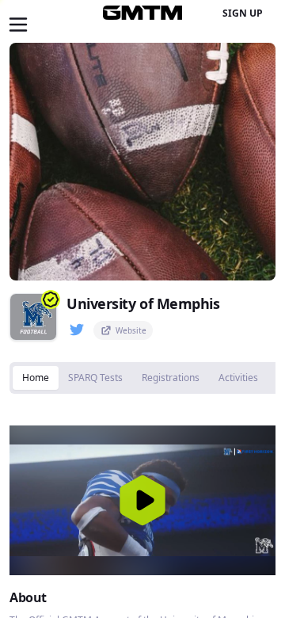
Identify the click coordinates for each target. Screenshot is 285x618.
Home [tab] (35, 377)
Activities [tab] (238, 377)
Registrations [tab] (171, 377)
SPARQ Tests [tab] (95, 377)
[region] (143, 500)
